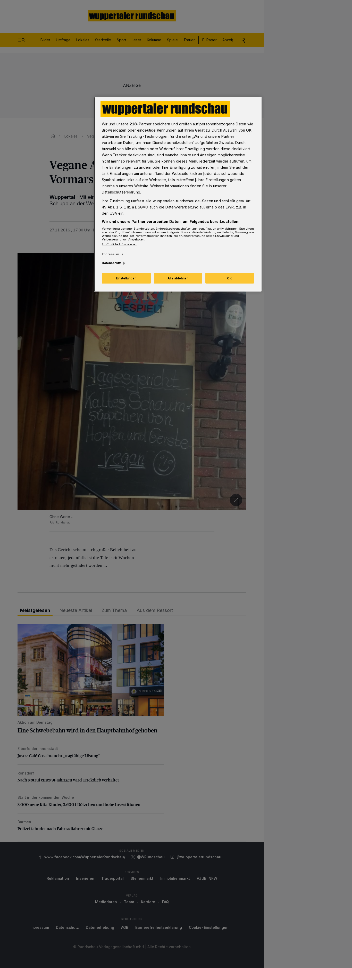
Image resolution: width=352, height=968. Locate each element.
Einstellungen (126, 278)
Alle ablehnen (177, 278)
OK (229, 278)
